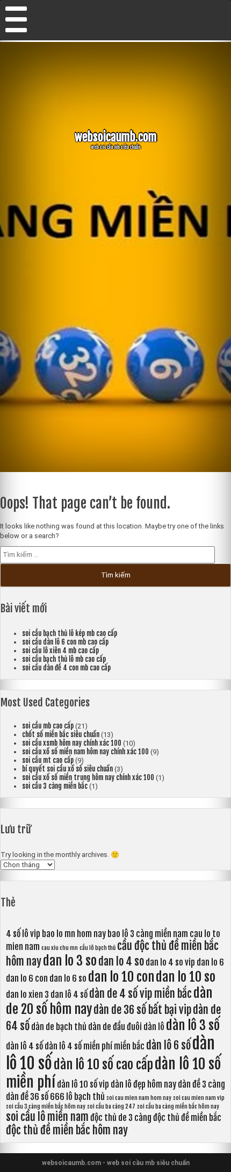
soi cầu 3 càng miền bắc (55, 786)
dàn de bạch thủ (58, 1026)
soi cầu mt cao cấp (48, 760)
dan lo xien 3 (27, 994)
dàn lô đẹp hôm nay (143, 1084)
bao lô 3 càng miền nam (147, 933)
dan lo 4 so (121, 961)
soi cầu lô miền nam (47, 1117)
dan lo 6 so (67, 978)
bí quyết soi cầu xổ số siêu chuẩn (67, 768)
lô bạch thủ (85, 1096)
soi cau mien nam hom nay (138, 1098)
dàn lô (153, 1026)
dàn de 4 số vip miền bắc (140, 994)
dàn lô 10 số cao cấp (103, 1064)
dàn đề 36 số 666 (35, 1096)
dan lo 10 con (121, 977)
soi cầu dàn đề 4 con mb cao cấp (66, 667)
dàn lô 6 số (168, 1045)
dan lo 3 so (70, 961)
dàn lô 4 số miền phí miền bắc (95, 1046)
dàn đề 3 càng (201, 1084)
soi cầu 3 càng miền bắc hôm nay (45, 1106)
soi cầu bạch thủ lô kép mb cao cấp (69, 633)
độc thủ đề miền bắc (187, 1117)
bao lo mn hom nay (74, 933)
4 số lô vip (23, 933)
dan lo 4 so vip (170, 962)
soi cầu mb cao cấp (48, 725)
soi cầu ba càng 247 (111, 1106)
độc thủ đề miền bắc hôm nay (67, 1130)
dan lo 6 (210, 962)
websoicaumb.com (116, 137)
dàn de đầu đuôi (115, 1026)
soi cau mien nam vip (199, 1098)
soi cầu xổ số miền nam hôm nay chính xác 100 (85, 751)
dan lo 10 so (185, 977)
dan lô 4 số (69, 994)
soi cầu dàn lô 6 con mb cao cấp (65, 642)
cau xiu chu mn (59, 948)
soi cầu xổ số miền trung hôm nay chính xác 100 (88, 777)
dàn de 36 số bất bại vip (142, 1010)
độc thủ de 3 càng (120, 1117)
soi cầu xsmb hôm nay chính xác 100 (71, 743)
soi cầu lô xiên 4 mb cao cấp (60, 650)
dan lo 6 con (27, 978)
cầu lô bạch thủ (98, 948)
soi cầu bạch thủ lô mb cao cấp (64, 659)
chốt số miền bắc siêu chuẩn (60, 734)
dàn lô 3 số (193, 1025)
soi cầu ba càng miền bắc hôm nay (178, 1106)
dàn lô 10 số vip (83, 1084)
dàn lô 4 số (24, 1046)
